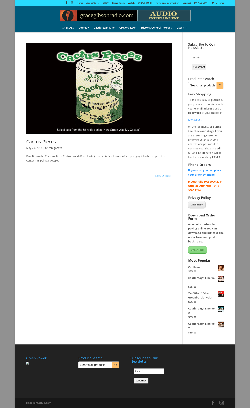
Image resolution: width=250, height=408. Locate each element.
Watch (131, 3)
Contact (186, 3)
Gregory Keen (127, 27)
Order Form (197, 249)
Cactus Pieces (41, 141)
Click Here (197, 204)
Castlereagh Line (104, 27)
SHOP (106, 3)
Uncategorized (53, 148)
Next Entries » (163, 175)
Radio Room (118, 3)
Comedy (84, 27)
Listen (180, 27)
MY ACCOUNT (201, 3)
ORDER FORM (145, 3)
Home (80, 3)
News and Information (167, 3)
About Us (91, 3)
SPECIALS (68, 27)
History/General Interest (156, 27)
